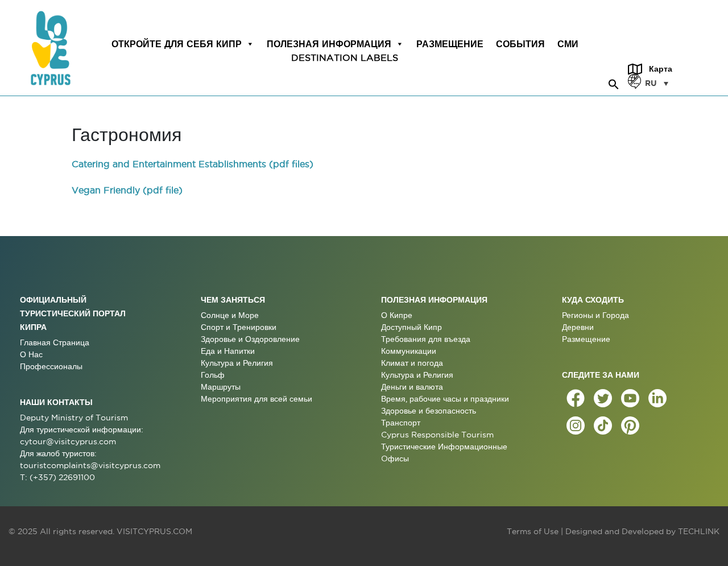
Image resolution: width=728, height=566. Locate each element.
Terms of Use (533, 531)
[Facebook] (575, 398)
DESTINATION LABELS (344, 57)
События (520, 43)
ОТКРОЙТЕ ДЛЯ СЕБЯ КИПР (176, 43)
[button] (613, 82)
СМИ (567, 43)
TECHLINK (698, 531)
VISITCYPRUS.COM (154, 531)
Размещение (449, 43)
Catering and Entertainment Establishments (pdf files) (192, 164)
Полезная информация (329, 43)
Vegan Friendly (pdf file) (127, 190)
